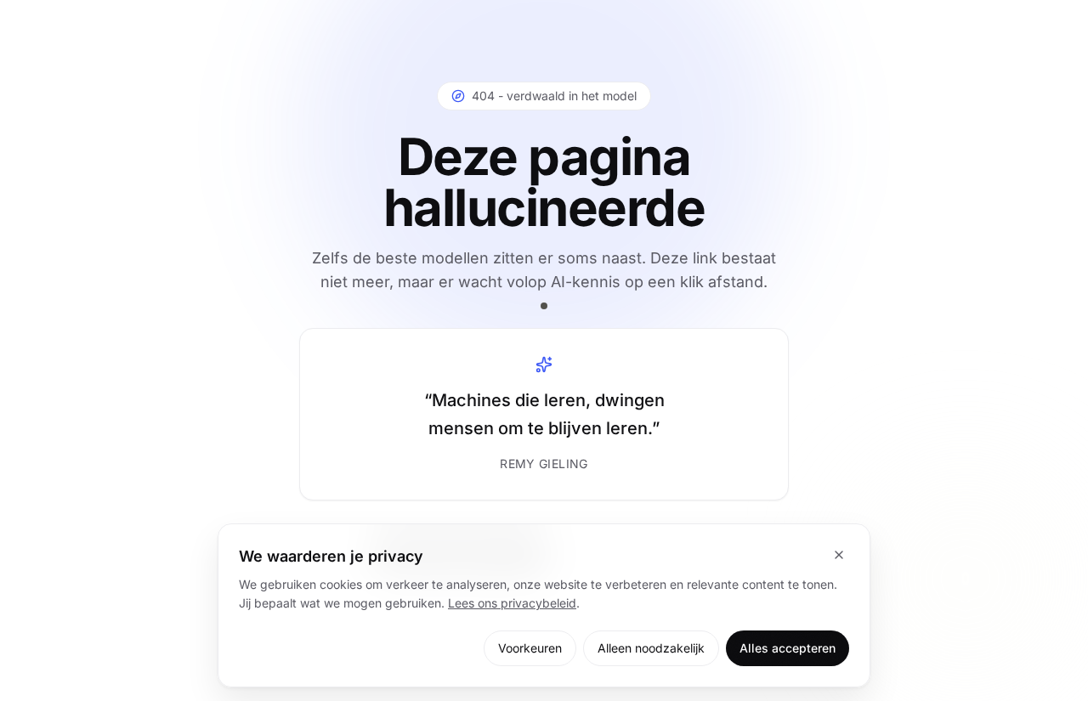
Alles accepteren (788, 648)
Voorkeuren (530, 648)
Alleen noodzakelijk (651, 648)
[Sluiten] (839, 555)
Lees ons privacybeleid (512, 603)
